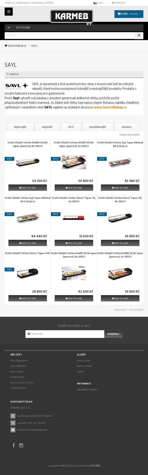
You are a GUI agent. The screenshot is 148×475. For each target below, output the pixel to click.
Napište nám (83, 361)
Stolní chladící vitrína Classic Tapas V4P (27, 254)
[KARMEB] (71, 16)
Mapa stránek (84, 366)
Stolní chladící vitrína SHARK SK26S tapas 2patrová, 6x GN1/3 (74, 144)
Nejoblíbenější (97, 127)
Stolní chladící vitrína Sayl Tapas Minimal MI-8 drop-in (120, 144)
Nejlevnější (20, 127)
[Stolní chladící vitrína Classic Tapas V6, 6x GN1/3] (74, 218)
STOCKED (95, 466)
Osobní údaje (17, 377)
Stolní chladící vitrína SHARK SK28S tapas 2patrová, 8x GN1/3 (28, 144)
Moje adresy (17, 372)
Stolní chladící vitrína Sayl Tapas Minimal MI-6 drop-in (27, 200)
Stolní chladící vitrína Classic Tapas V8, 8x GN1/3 (120, 200)
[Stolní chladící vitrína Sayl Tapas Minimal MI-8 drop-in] (120, 162)
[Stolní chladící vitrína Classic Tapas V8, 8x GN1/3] (120, 218)
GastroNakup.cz (16, 46)
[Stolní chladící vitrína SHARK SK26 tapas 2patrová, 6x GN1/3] (120, 273)
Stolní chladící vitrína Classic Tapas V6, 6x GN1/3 (74, 200)
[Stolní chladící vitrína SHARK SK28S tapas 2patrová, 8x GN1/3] (27, 162)
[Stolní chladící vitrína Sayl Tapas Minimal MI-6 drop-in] (27, 218)
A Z (71, 127)
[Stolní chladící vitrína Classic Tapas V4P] (27, 273)
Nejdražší (47, 127)
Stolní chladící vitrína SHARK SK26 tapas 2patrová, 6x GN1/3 (120, 255)
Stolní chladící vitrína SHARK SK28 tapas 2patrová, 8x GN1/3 (74, 255)
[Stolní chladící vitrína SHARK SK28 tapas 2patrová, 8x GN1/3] (74, 273)
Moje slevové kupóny (22, 383)
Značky (81, 372)
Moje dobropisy (18, 366)
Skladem (126, 127)
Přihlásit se (119, 3)
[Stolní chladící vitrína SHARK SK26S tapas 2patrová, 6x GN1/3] (74, 162)
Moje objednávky (19, 361)
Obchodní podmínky (87, 390)
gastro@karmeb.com (36, 430)
